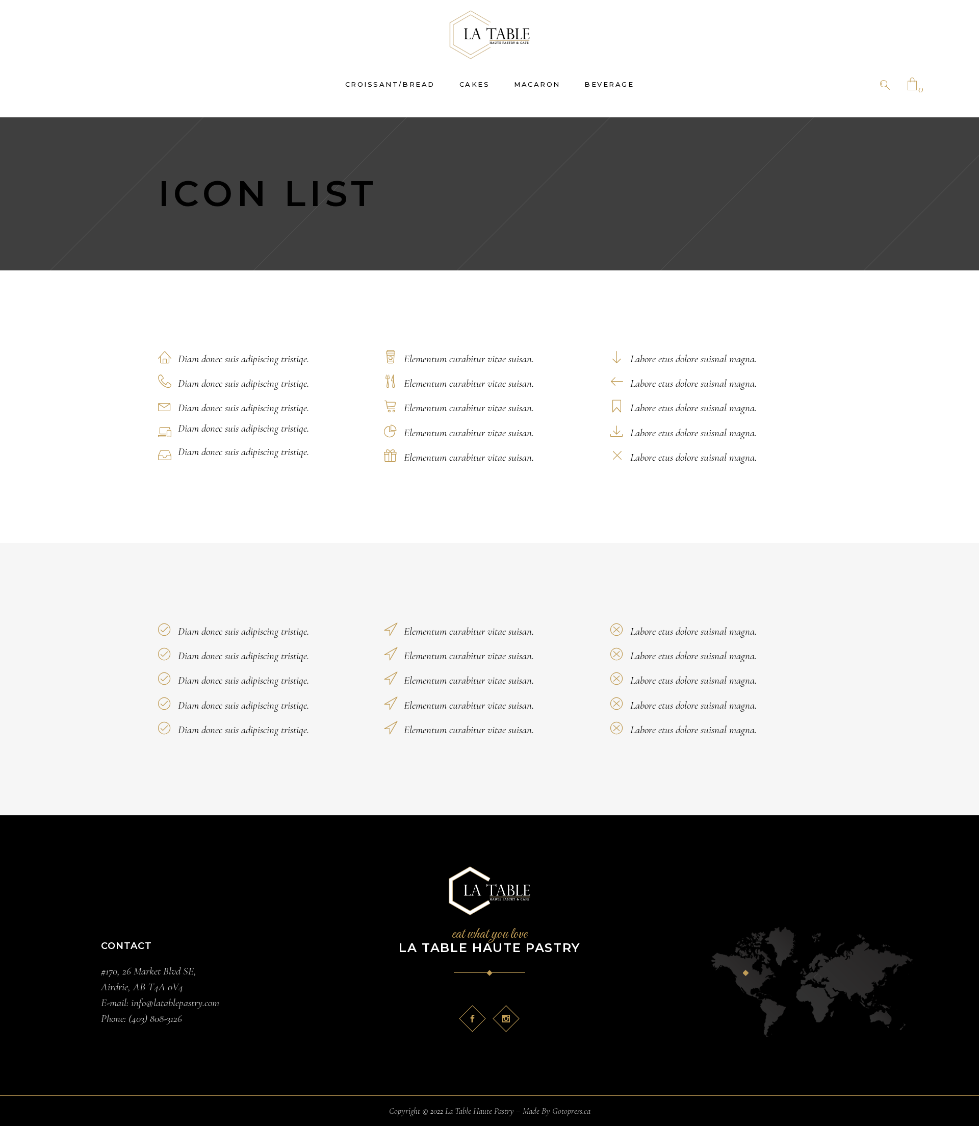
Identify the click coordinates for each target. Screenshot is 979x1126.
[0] (912, 85)
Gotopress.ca (571, 1111)
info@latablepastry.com (173, 1002)
